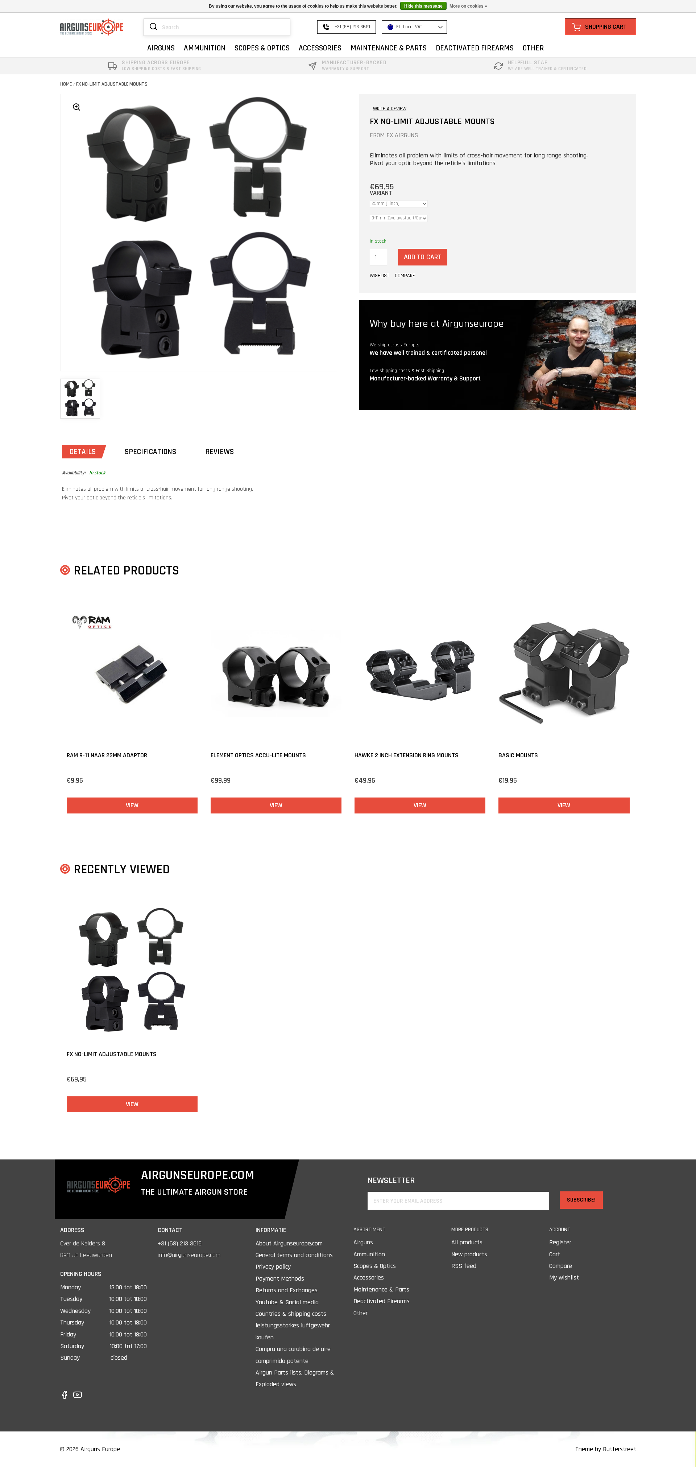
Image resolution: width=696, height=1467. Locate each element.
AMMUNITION (204, 48)
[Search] (153, 27)
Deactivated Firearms (381, 1301)
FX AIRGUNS (402, 135)
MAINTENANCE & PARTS (389, 48)
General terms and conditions (294, 1255)
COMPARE (405, 275)
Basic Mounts (518, 755)
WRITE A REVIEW (389, 109)
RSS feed (463, 1266)
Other (360, 1313)
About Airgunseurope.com (289, 1243)
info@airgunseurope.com (189, 1255)
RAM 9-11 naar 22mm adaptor (107, 755)
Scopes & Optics (374, 1266)
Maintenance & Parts (381, 1289)
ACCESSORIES (320, 48)
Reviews (219, 452)
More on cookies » (468, 6)
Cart (554, 1254)
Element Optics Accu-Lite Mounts (258, 755)
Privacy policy (273, 1266)
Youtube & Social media (287, 1302)
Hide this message (423, 6)
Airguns (363, 1242)
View (132, 805)
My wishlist (564, 1277)
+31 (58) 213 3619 (180, 1243)
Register (560, 1242)
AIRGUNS (161, 48)
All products (466, 1242)
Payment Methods (280, 1278)
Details (82, 452)
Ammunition (369, 1254)
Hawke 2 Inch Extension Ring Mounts (407, 755)
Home (66, 84)
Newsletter (391, 1180)
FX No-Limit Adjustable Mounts (112, 84)
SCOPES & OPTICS (262, 48)
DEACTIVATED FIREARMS (475, 48)
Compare (560, 1266)
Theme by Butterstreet (605, 1449)
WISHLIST (379, 275)
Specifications (150, 452)
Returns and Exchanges (287, 1290)
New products (469, 1254)
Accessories (368, 1277)
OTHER (533, 48)
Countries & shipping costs (291, 1314)
